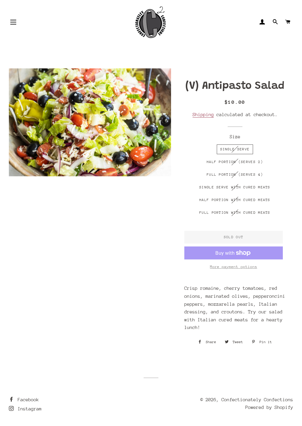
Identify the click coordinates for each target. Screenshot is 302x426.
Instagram (28, 409)
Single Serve (235, 149)
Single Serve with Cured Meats (234, 187)
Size (235, 136)
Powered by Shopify (269, 407)
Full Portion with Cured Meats (234, 212)
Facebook (27, 399)
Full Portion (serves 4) (235, 174)
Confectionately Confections (257, 399)
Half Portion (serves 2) (235, 162)
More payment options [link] (233, 266)
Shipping (203, 114)
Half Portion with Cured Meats (234, 200)
